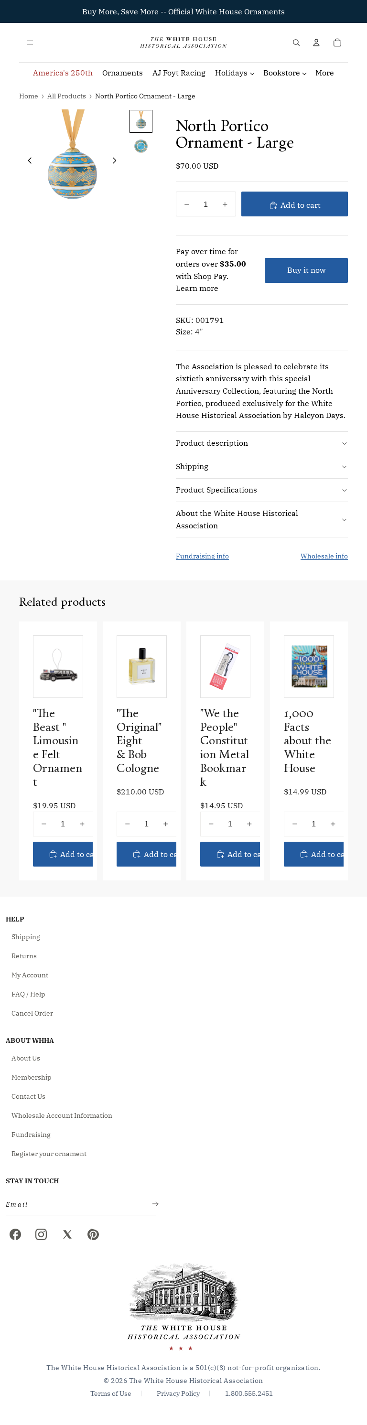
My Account (29, 975)
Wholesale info (324, 556)
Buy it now (306, 270)
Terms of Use (110, 1393)
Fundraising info (202, 556)
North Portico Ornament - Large (145, 96)
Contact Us (28, 1096)
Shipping (192, 466)
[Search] (296, 42)
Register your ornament (48, 1153)
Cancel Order (32, 1013)
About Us (25, 1058)
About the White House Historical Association (237, 519)
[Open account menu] (316, 42)
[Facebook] (15, 1234)
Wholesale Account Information (61, 1115)
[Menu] (30, 43)
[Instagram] (41, 1234)
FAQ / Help (28, 994)
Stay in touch (32, 1181)
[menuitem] (325, 73)
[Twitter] (67, 1234)
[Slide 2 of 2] (140, 146)
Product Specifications (216, 489)
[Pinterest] (93, 1234)
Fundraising (31, 1134)
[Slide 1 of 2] (140, 121)
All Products (66, 96)
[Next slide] (117, 161)
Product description (212, 443)
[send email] (153, 1204)
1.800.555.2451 (249, 1393)
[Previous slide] (27, 161)
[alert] (78, 1204)
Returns (24, 956)
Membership (31, 1077)
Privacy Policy (178, 1393)
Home (28, 96)
